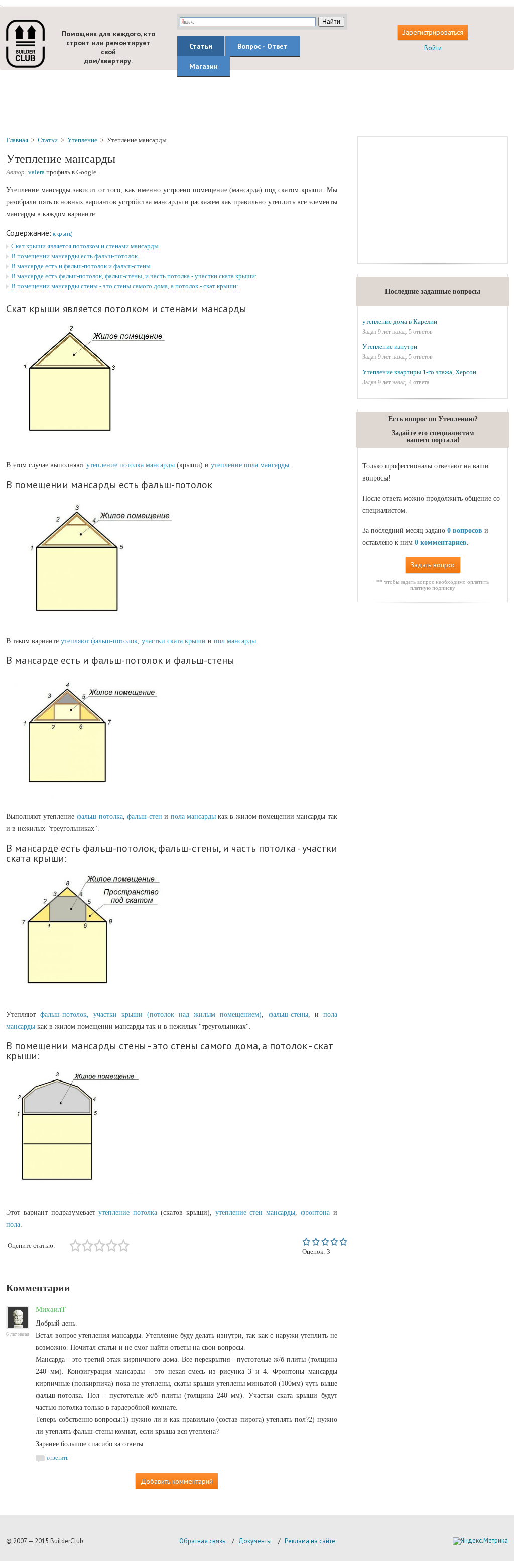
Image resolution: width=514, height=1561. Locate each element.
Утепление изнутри (389, 346)
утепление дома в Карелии (399, 321)
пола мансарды (193, 816)
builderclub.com (25, 44)
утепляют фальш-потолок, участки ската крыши (133, 641)
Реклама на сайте (310, 1541)
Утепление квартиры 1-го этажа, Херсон (419, 372)
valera (36, 172)
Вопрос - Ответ (262, 46)
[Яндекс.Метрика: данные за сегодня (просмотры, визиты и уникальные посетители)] (480, 1541)
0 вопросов (464, 530)
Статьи (200, 46)
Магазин (203, 66)
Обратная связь (202, 1541)
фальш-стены (288, 1014)
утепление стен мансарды (255, 1212)
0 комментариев (441, 542)
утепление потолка (127, 1212)
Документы (255, 1541)
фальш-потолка (100, 816)
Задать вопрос (433, 564)
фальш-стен (144, 816)
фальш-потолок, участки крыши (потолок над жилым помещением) (151, 1014)
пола (13, 1224)
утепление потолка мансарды (130, 465)
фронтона (315, 1212)
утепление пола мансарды (250, 465)
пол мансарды (235, 641)
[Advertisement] (257, 102)
